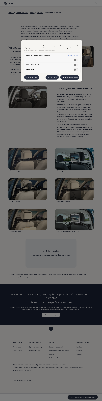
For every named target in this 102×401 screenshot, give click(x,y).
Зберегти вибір (52, 77)
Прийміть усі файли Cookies (70, 77)
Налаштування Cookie (32, 77)
